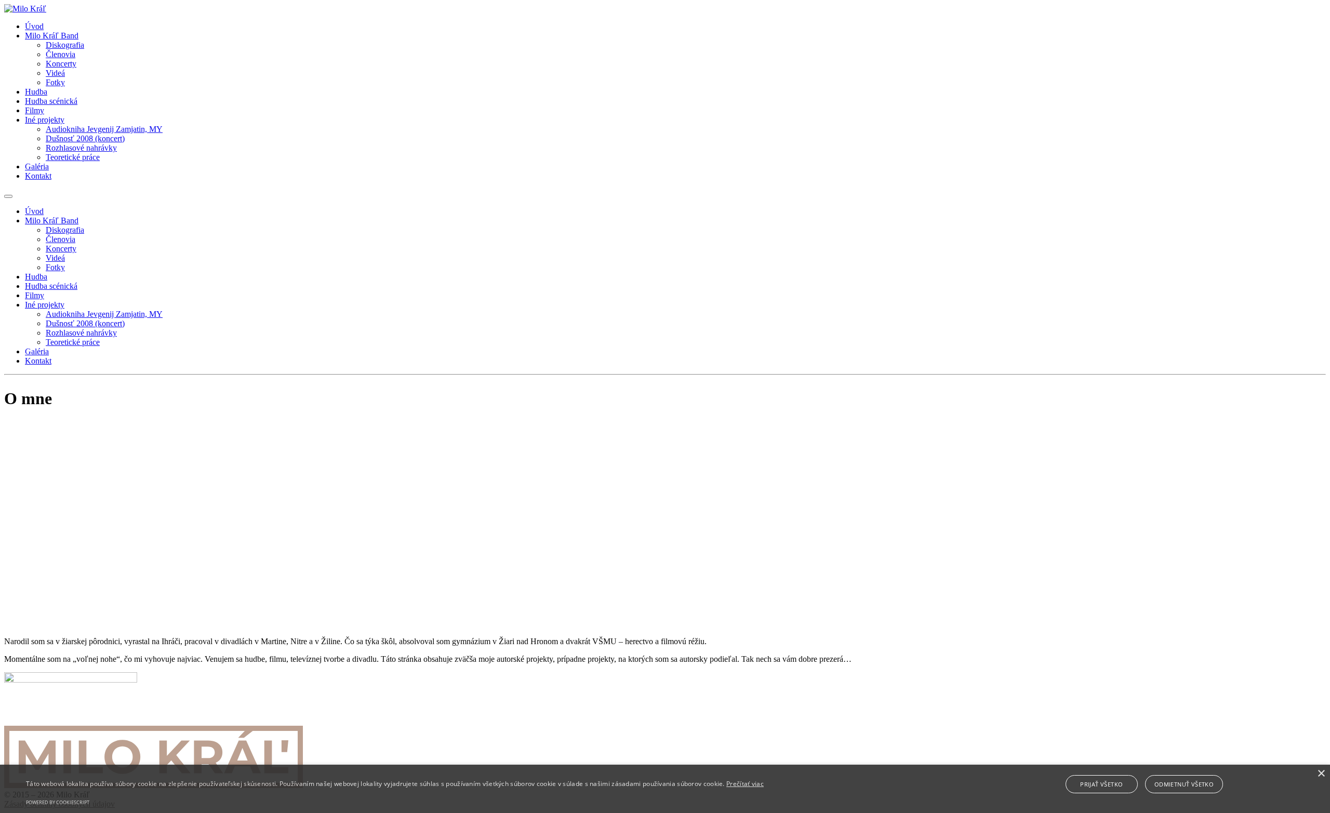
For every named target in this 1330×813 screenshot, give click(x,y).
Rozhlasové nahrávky (81, 147)
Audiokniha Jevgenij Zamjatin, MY (104, 129)
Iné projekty (44, 119)
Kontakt (38, 175)
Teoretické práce (73, 157)
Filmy (34, 110)
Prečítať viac (745, 783)
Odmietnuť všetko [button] (1184, 784)
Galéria (37, 166)
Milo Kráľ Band (51, 35)
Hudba (36, 91)
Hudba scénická (51, 101)
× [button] (1321, 774)
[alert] (665, 789)
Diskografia (65, 45)
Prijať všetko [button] (1101, 784)
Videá (55, 73)
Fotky (55, 82)
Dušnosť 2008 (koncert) (85, 138)
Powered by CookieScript (57, 802)
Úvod (34, 26)
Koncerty (61, 63)
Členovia (60, 54)
